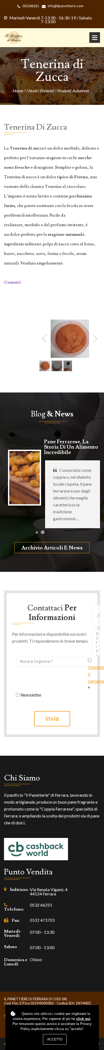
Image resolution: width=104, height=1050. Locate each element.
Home (18, 91)
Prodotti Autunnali (73, 91)
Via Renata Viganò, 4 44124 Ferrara (48, 891)
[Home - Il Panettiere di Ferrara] (13, 37)
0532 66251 (41, 905)
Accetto (54, 1039)
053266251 (30, 6)
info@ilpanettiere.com (65, 6)
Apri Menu (94, 37)
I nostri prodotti (40, 91)
